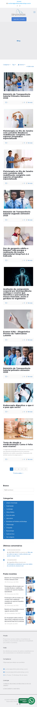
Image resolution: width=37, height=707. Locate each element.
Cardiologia (9, 509)
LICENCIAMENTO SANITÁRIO (11, 688)
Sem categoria (10, 537)
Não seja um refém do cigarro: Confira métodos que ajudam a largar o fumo (20, 554)
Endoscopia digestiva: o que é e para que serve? (18, 406)
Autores (21, 64)
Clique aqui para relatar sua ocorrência (13, 662)
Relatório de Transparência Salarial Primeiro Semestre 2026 (16, 96)
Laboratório (9, 518)
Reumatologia (10, 531)
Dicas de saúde (10, 515)
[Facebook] (17, 6)
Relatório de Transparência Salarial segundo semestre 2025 (16, 214)
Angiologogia (10, 506)
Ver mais (30, 102)
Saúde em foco (10, 534)
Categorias (6, 64)
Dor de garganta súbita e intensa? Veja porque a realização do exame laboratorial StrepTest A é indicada (16, 252)
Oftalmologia (10, 524)
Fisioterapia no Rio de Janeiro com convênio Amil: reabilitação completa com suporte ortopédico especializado (18, 175)
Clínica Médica (10, 512)
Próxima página (17, 473)
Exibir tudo (31, 66)
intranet (19, 1)
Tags (13, 64)
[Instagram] (20, 6)
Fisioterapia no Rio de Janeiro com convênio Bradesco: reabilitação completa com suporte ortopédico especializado (18, 135)
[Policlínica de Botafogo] (18, 12)
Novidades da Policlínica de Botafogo (16, 521)
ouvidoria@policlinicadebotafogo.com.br (19, 3)
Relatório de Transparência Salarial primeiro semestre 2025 (16, 370)
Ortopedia (9, 527)
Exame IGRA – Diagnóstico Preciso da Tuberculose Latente (16, 334)
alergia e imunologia (11, 503)
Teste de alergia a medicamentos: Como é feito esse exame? (18, 444)
